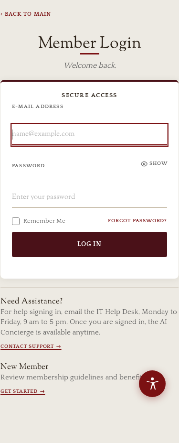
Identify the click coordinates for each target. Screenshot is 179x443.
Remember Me (44, 220)
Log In (89, 244)
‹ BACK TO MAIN (25, 14)
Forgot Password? (137, 221)
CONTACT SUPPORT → (31, 346)
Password (28, 166)
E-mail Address (37, 106)
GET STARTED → (22, 391)
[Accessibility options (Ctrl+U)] (152, 383)
